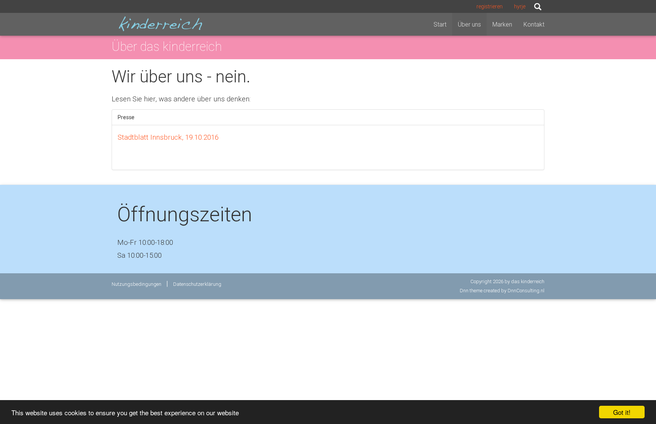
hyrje (519, 6)
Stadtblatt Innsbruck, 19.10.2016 (168, 137)
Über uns (469, 24)
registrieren (489, 6)
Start (440, 24)
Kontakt (534, 24)
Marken (502, 24)
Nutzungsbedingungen (136, 284)
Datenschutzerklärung (197, 284)
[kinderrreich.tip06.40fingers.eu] (160, 23)
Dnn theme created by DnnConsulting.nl (502, 290)
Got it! (622, 412)
